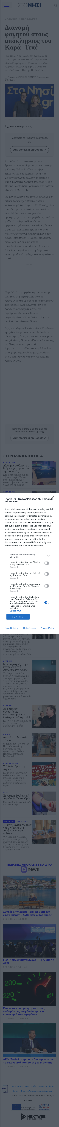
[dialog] (29, 563)
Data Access (29, 628)
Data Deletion (11, 628)
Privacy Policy (47, 628)
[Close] (53, 499)
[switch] (46, 563)
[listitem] (29, 555)
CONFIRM (18, 617)
